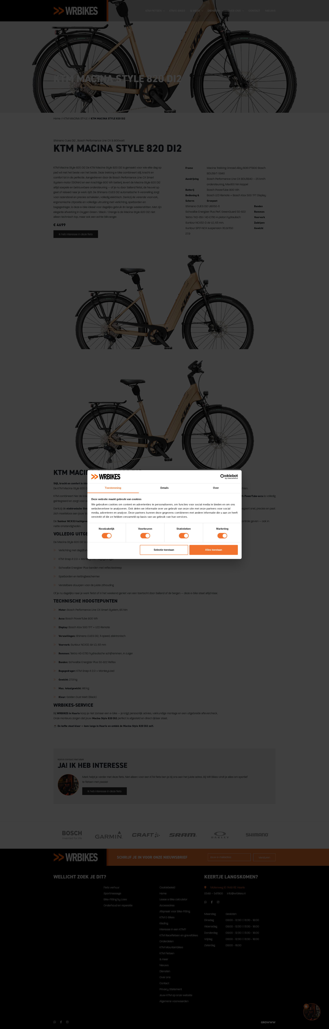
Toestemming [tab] (113, 488)
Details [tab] (164, 488)
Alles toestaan (213, 549)
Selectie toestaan (164, 549)
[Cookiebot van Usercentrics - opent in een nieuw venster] (223, 476)
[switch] (145, 535)
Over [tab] (216, 488)
